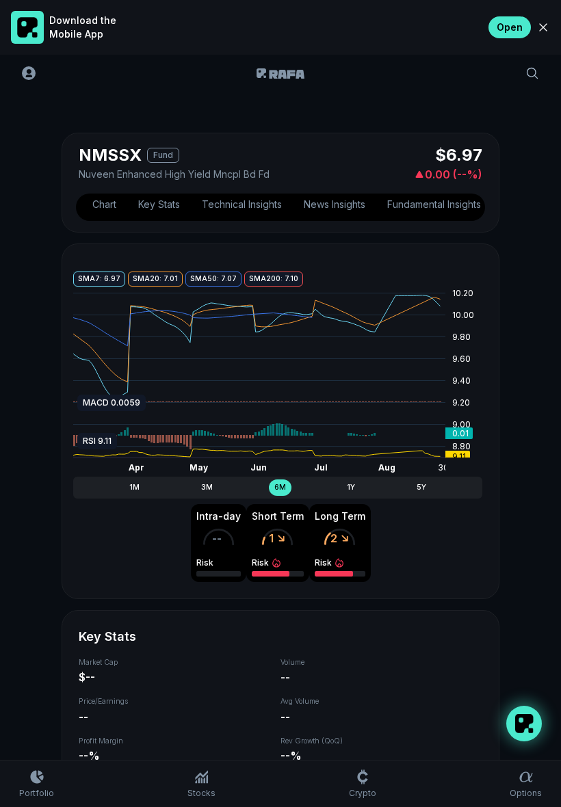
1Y (351, 487)
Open (510, 27)
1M (134, 487)
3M (207, 487)
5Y (421, 487)
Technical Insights (242, 204)
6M (280, 487)
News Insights (334, 204)
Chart (104, 204)
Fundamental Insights (434, 204)
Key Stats (159, 204)
